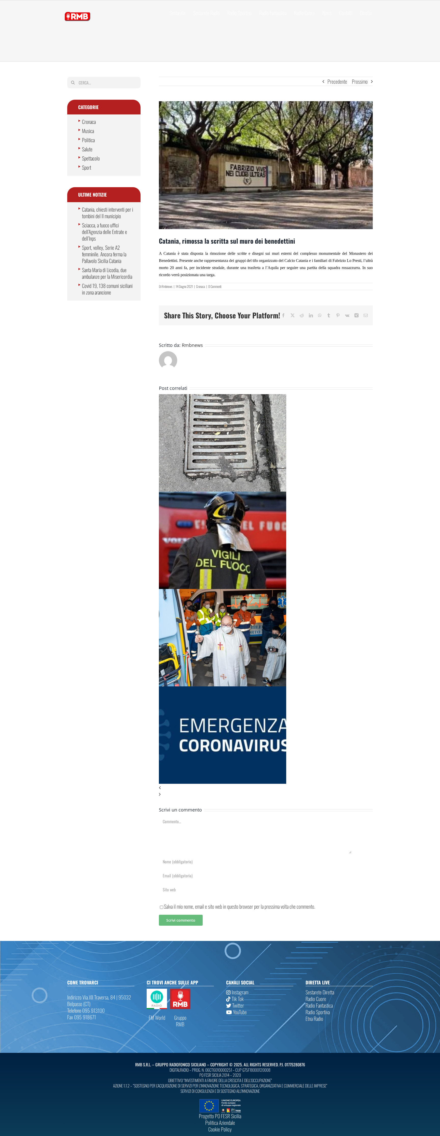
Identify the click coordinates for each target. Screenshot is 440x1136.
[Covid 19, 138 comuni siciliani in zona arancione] (222, 690)
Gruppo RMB (180, 1021)
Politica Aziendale (220, 1122)
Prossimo (360, 81)
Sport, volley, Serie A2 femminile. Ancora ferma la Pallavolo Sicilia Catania (104, 254)
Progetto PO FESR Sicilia (220, 1116)
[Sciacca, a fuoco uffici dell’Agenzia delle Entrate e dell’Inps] (222, 495)
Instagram (239, 992)
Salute (87, 149)
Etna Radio (314, 1018)
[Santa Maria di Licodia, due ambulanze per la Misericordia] (222, 592)
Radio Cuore (316, 998)
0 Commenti (214, 286)
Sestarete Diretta (320, 992)
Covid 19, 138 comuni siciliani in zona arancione (107, 289)
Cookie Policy (220, 1129)
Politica (88, 140)
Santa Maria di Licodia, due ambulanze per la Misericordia (107, 273)
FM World (157, 1017)
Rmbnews (167, 286)
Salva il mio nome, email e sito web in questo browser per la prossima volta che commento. (239, 906)
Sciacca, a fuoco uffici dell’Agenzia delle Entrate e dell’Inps (104, 231)
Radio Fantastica (319, 1005)
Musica (88, 130)
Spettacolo (91, 158)
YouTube (239, 1012)
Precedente (337, 81)
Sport (86, 167)
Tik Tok (237, 998)
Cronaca (200, 286)
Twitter (237, 1005)
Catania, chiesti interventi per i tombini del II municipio (107, 212)
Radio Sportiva (318, 1012)
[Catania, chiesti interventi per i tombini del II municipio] (222, 397)
